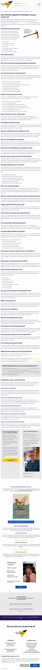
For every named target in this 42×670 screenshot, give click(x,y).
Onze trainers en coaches (31, 643)
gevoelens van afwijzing (21, 22)
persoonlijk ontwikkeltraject (17, 11)
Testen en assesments (31, 644)
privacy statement (9, 668)
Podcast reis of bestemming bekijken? (31, 652)
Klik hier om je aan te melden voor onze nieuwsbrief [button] (21, 603)
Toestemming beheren (24, 665)
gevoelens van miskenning (36, 358)
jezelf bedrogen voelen (26, 355)
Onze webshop (31, 647)
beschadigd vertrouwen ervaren (34, 353)
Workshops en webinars (31, 646)
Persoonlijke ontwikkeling (31, 650)
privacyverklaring (27, 608)
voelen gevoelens (26, 11)
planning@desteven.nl (23, 5)
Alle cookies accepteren (35, 665)
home (2, 11)
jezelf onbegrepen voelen (33, 359)
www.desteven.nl (27, 438)
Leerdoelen (31, 649)
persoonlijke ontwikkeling (8, 11)
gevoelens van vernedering (32, 361)
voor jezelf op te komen (28, 373)
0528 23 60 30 (23, 3)
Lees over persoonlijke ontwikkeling (10, 460)
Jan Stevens (37, 434)
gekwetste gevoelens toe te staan (23, 368)
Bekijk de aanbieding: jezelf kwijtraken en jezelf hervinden (21, 521)
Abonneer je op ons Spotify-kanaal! (30, 556)
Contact (21, 587)
